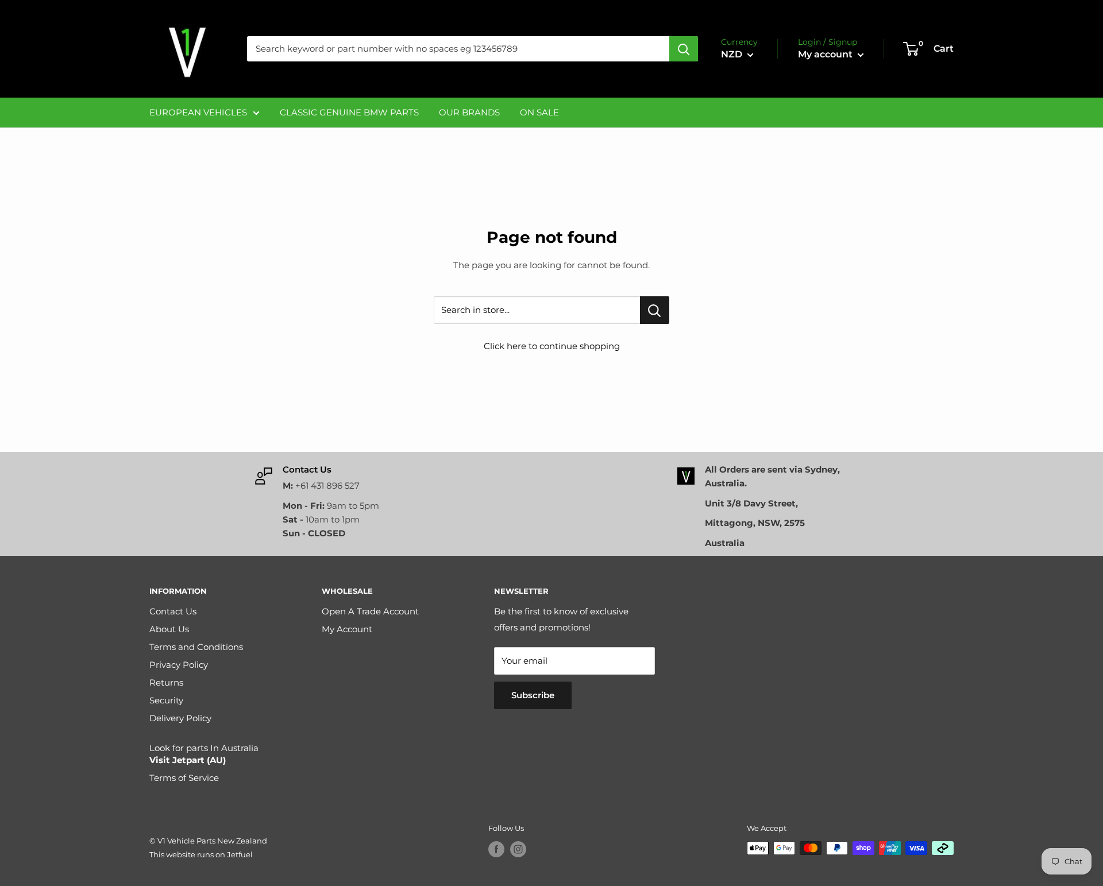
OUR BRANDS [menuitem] (469, 112)
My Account (347, 629)
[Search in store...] (654, 310)
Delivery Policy (180, 718)
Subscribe (532, 695)
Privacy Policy (178, 664)
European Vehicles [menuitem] (198, 112)
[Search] (683, 48)
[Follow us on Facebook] (496, 849)
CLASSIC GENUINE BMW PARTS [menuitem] (349, 112)
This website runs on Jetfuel (201, 854)
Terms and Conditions (196, 646)
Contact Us (172, 611)
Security (166, 700)
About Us (169, 629)
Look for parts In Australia (204, 753)
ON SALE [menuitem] (539, 112)
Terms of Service (184, 777)
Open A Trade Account (370, 611)
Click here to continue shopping (552, 346)
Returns (166, 682)
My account (826, 54)
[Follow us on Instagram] (518, 849)
